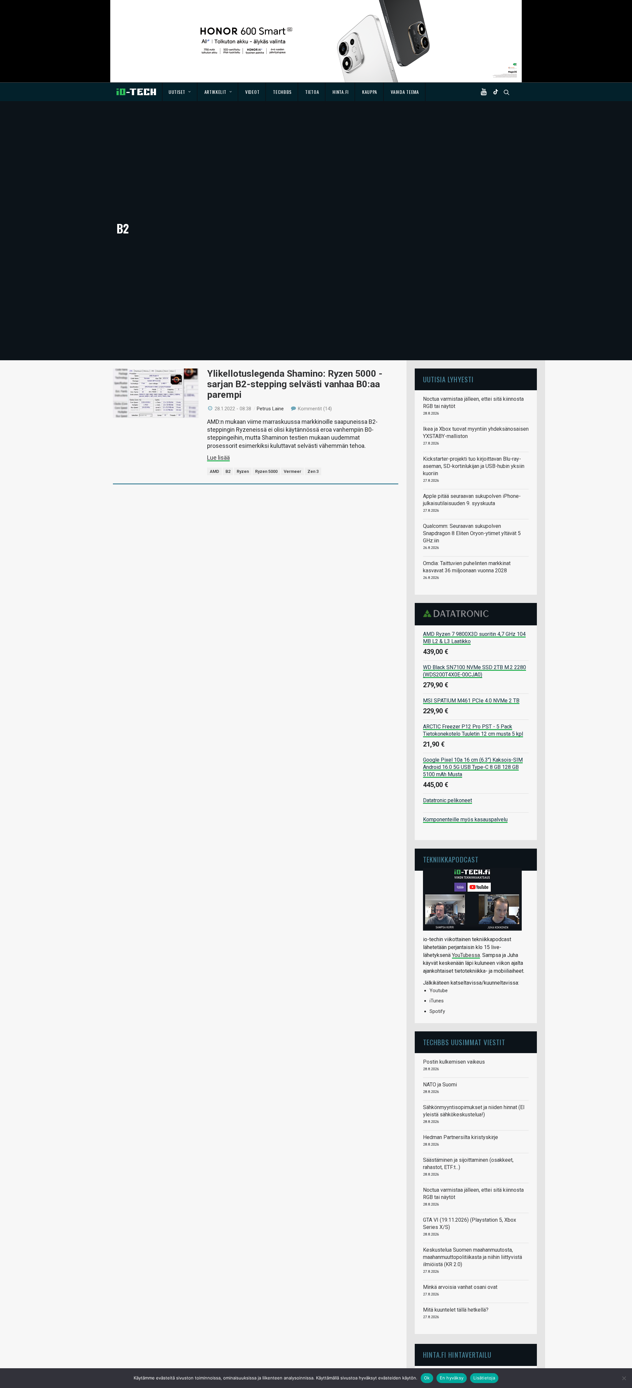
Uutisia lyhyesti (448, 379)
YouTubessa (466, 955)
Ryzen (243, 471)
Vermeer (292, 471)
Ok (427, 1377)
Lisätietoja (484, 1377)
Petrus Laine (270, 409)
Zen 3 (313, 471)
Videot (252, 91)
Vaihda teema (405, 91)
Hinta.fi (340, 91)
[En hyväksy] (623, 1378)
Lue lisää (218, 457)
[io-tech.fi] (136, 92)
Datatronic (457, 613)
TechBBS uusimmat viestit (464, 1042)
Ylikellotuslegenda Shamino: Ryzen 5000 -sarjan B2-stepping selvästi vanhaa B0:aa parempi (294, 384)
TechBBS (282, 91)
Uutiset (177, 91)
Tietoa (312, 91)
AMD (214, 471)
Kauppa (369, 91)
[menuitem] (180, 92)
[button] (485, 92)
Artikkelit (215, 91)
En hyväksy (452, 1377)
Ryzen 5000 (266, 471)
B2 (227, 471)
